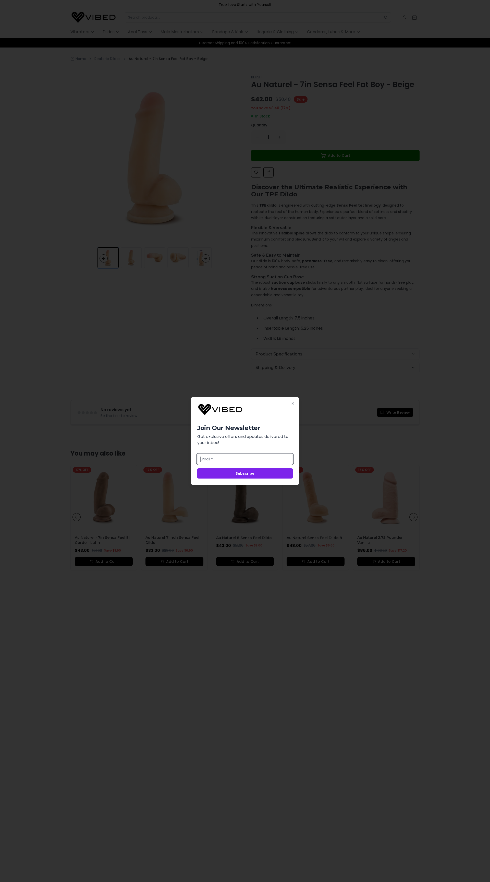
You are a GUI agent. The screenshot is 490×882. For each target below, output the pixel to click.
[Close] (293, 403)
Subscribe (245, 473)
